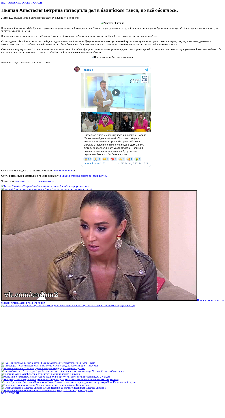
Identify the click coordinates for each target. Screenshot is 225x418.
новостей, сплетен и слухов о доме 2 (34, 181)
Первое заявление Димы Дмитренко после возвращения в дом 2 (59, 189)
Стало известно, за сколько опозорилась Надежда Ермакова (75, 387)
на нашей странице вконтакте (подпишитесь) (83, 175)
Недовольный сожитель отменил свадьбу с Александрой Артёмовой (63, 365)
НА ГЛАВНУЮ (9, 2)
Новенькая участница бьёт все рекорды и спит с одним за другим (58, 390)
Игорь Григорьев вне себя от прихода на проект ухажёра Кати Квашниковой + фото (91, 382)
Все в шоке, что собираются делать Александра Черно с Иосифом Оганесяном (83, 371)
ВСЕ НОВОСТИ (10, 393)
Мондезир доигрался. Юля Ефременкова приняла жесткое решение (83, 379)
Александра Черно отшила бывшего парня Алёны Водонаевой (56, 385)
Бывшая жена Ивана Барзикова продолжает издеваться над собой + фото (57, 363)
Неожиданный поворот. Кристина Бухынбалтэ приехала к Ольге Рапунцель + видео (90, 305)
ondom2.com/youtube (63, 170)
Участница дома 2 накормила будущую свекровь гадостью (54, 368)
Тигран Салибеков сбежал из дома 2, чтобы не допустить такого (56, 186)
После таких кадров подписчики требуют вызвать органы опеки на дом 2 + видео (67, 376)
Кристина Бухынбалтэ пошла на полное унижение (53, 374)
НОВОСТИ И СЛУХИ (30, 2)
